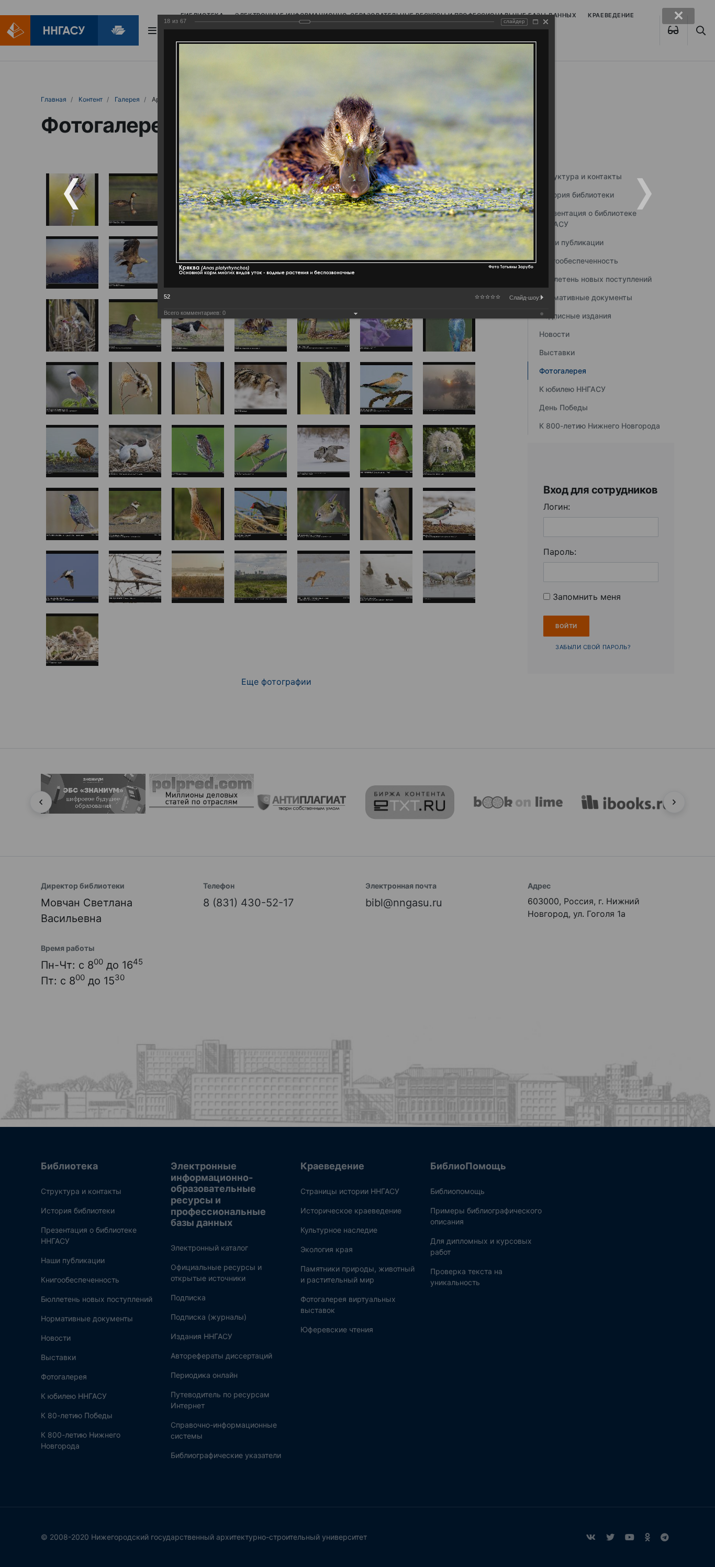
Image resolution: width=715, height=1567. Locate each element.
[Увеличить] (535, 22)
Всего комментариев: (195, 313)
